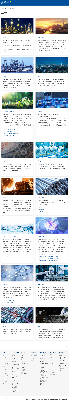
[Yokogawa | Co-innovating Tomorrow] (6, 2)
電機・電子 (41, 284)
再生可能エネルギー (9, 111)
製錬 (40, 207)
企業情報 (61, 352)
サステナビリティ (63, 361)
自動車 (5, 284)
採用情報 (62, 363)
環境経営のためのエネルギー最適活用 (15, 366)
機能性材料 (41, 209)
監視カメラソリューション (15, 379)
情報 (22, 355)
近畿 (50, 366)
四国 (50, 370)
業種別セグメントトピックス (43, 359)
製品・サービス (25, 352)
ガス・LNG (41, 37)
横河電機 (60, 355)
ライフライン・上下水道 (10, 236)
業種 (4, 352)
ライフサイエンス (24, 369)
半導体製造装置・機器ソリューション (48, 260)
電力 (39, 76)
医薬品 (40, 111)
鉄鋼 (4, 197)
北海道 (51, 357)
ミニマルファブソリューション (46, 254)
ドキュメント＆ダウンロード (34, 356)
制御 (22, 357)
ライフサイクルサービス (24, 366)
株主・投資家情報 (63, 358)
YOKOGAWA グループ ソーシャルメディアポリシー (32, 398)
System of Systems (44, 363)
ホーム (9, 8)
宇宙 (39, 326)
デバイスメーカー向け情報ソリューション (49, 258)
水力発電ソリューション (10, 131)
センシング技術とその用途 (43, 381)
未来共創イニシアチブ (43, 384)
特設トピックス (43, 352)
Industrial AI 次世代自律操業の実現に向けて (44, 371)
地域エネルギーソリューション (11, 137)
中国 (50, 368)
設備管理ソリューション (15, 362)
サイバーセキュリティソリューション (15, 383)
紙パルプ (40, 161)
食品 (4, 161)
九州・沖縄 (52, 372)
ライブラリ (33, 352)
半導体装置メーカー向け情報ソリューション (49, 256)
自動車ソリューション (9, 300)
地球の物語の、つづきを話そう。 (43, 356)
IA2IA (41, 365)
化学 (4, 76)
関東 (50, 361)
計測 (22, 359)
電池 (4, 326)
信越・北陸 (52, 363)
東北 (50, 359)
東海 (50, 365)
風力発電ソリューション (10, 129)
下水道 (6, 256)
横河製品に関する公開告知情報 (24, 371)
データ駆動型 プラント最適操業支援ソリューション (15, 387)
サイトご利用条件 (5, 398)
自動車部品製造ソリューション (11, 302)
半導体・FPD (41, 236)
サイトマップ (46, 398)
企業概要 (62, 368)
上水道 (6, 254)
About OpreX (42, 361)
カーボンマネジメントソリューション (15, 373)
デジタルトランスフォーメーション (43, 368)
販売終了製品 (24, 373)
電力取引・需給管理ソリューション (15, 369)
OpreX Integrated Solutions (15, 356)
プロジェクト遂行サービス (24, 364)
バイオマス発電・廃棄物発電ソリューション (15, 133)
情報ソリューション (15, 359)
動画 (32, 360)
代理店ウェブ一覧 (53, 374)
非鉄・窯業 (41, 197)
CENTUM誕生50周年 (44, 378)
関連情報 (32, 358)
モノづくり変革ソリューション (15, 376)
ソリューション (15, 352)
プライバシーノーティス (15, 398)
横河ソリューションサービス (62, 366)
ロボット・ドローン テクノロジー (43, 375)
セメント (41, 211)
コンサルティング (24, 361)
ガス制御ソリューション (15, 391)
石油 (4, 37)
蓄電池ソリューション (9, 135)
